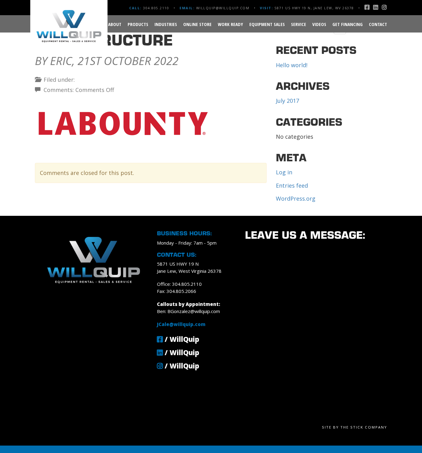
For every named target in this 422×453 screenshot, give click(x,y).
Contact (378, 24)
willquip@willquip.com (223, 8)
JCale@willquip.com (181, 324)
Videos (319, 24)
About (114, 24)
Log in (284, 172)
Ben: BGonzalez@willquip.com (188, 311)
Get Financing (347, 24)
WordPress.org (295, 198)
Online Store (197, 24)
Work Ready (230, 24)
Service (298, 24)
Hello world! (291, 65)
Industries (165, 24)
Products (138, 24)
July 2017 (287, 100)
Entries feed (292, 185)
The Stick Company (363, 427)
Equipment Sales (267, 24)
